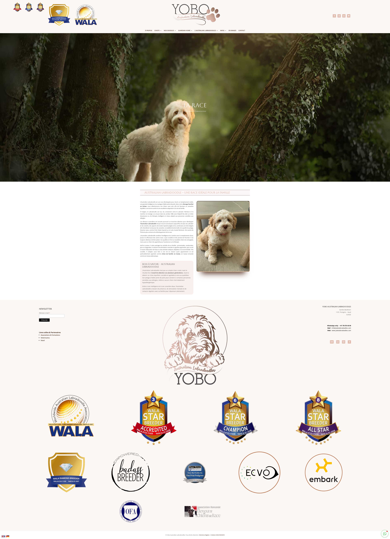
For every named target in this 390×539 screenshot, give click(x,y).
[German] (8, 536)
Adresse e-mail (44, 313)
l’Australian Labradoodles (205, 30)
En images (232, 30)
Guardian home (184, 30)
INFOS (222, 30)
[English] (3, 536)
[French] (5, 536)
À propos (148, 30)
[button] (384, 533)
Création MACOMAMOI (218, 535)
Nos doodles (169, 30)
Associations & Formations (50, 335)
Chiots (157, 30)
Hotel (43, 340)
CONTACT (241, 30)
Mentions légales (204, 535)
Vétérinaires (45, 338)
